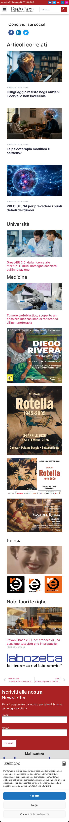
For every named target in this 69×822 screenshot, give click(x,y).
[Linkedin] (62, 2)
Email (5, 715)
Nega (34, 805)
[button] (64, 763)
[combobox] (50, 9)
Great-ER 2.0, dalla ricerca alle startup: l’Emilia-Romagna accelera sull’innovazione (32, 266)
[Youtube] (58, 2)
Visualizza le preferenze (34, 814)
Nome (5, 728)
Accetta (35, 795)
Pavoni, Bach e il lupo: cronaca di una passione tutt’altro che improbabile (33, 641)
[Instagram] (66, 2)
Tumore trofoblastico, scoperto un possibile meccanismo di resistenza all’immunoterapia (32, 319)
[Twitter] (54, 2)
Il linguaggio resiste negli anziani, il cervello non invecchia (33, 94)
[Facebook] (50, 2)
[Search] (64, 9)
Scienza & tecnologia (17, 87)
